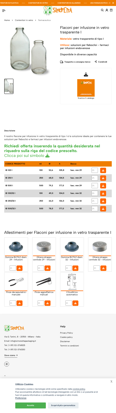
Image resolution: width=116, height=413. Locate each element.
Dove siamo (9, 355)
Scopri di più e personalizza (63, 405)
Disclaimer (65, 341)
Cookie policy (66, 337)
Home (7, 20)
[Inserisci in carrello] (103, 170)
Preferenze (20, 398)
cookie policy (79, 389)
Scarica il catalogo (86, 98)
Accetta (30, 405)
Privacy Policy (66, 333)
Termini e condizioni (69, 345)
